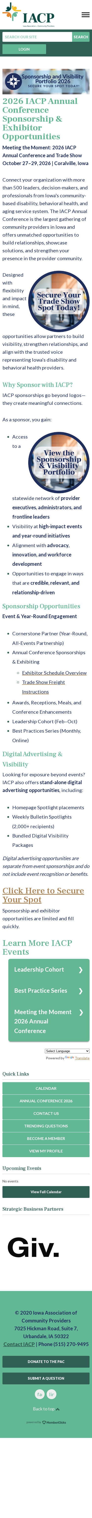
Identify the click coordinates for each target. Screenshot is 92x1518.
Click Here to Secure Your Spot (43, 895)
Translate (82, 1058)
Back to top (44, 1408)
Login (24, 49)
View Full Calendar (46, 1192)
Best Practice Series (40, 990)
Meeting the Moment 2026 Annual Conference (43, 1021)
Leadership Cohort (39, 969)
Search (81, 37)
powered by (34, 1422)
